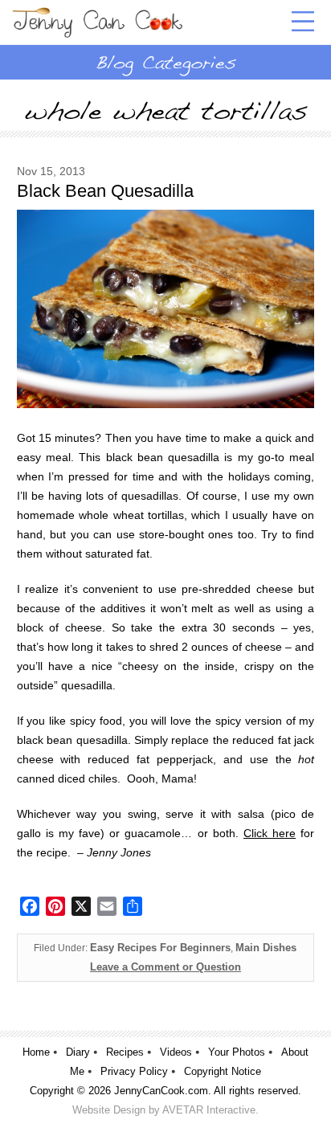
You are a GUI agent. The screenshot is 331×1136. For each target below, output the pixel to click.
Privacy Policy (134, 1071)
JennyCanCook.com (161, 1091)
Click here (269, 833)
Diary (78, 1052)
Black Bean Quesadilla (105, 191)
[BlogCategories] (165, 62)
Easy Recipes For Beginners (160, 948)
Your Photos (236, 1052)
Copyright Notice (222, 1071)
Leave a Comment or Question (165, 967)
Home (36, 1052)
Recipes (125, 1052)
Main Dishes (265, 948)
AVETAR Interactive (208, 1110)
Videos (176, 1052)
